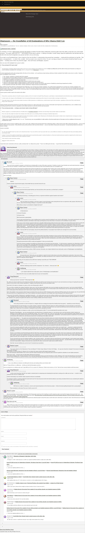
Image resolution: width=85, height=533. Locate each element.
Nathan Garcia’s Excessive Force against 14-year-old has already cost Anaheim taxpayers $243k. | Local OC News (34, 508)
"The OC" (17, 45)
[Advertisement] (42, 32)
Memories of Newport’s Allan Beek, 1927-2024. (25, 456)
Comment (3, 417)
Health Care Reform (39, 45)
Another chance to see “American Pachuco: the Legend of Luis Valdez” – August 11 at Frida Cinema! (39, 483)
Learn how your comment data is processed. (28, 453)
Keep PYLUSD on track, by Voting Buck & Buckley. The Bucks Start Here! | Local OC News (28, 462)
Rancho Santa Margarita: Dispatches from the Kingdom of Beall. (62, 470)
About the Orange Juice (32, 13)
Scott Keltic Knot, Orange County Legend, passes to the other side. (39, 476)
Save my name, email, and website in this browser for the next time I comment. (20, 446)
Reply (81, 162)
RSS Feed (6, 20)
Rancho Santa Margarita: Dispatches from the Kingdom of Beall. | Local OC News (26, 470)
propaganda (54, 45)
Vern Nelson (10, 495)
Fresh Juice (31, 45)
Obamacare (48, 45)
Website (3, 441)
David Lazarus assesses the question (22, 51)
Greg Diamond (4, 44)
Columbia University (33, 111)
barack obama (23, 45)
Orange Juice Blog (10, 10)
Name (2, 431)
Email (2, 436)
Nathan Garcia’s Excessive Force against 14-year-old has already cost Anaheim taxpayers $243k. (37, 489)
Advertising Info (7, 4)
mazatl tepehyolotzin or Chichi (14, 476)
